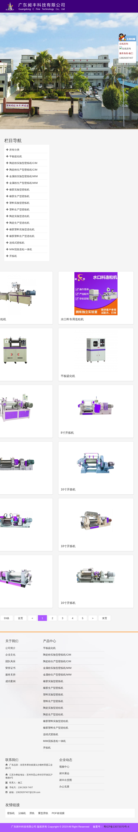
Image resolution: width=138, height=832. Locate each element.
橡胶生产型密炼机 (19, 196)
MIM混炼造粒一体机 (20, 249)
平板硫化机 (15, 156)
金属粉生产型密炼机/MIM (23, 182)
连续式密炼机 (16, 242)
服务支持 (10, 674)
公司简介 (10, 648)
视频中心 (64, 766)
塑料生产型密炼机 (19, 209)
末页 (104, 618)
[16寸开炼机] (96, 463)
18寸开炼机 (68, 546)
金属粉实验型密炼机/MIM (23, 176)
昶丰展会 (64, 773)
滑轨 (31, 813)
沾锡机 (22, 813)
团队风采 (10, 661)
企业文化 (10, 654)
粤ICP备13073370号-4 (116, 826)
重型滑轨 (43, 813)
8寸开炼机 (67, 432)
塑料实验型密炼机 (19, 202)
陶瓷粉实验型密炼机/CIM (23, 163)
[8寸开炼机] (96, 407)
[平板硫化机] (96, 350)
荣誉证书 (10, 667)
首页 (20, 618)
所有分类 (14, 149)
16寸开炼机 (68, 489)
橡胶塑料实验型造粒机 (21, 229)
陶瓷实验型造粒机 (19, 216)
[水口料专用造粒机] (96, 293)
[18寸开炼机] (96, 520)
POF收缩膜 (58, 813)
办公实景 (64, 786)
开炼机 (13, 256)
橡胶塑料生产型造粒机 (21, 236)
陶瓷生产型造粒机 (19, 222)
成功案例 (10, 681)
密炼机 (11, 813)
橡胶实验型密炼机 (19, 189)
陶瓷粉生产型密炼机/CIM (23, 169)
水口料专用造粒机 (72, 319)
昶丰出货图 (65, 780)
